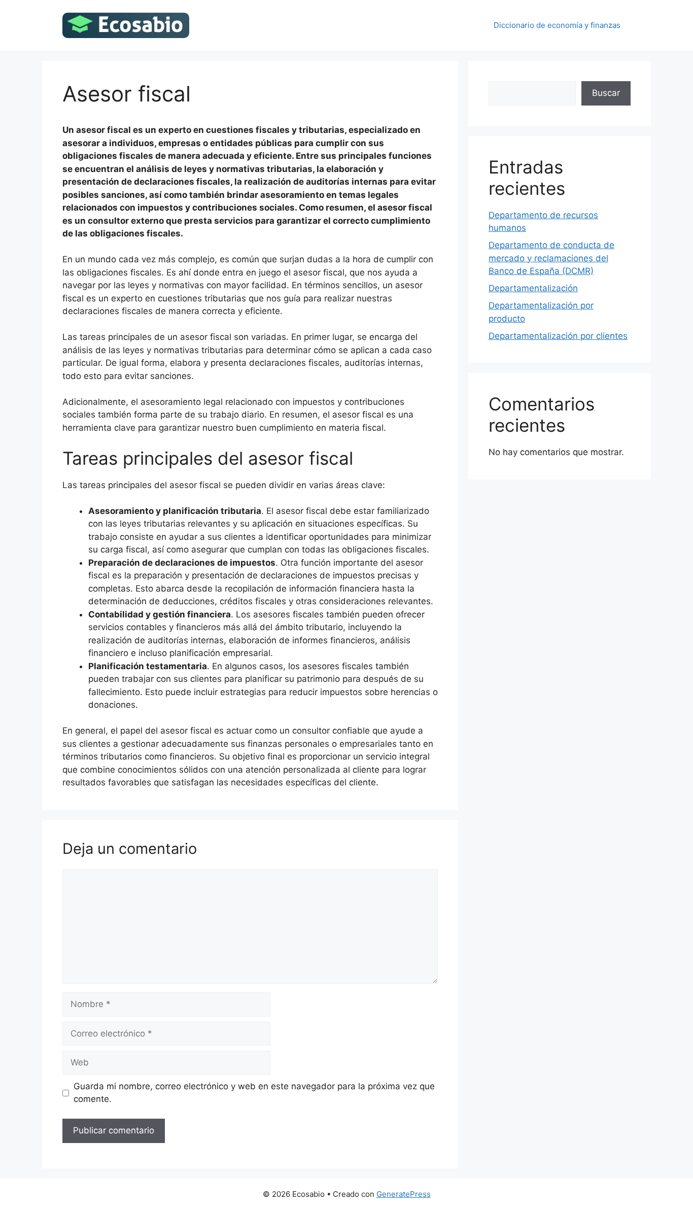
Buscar (606, 93)
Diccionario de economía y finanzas (557, 25)
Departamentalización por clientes (558, 336)
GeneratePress (403, 1194)
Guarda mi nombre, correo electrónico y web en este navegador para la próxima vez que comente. (254, 1092)
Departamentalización (533, 288)
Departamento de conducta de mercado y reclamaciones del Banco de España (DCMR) (551, 258)
